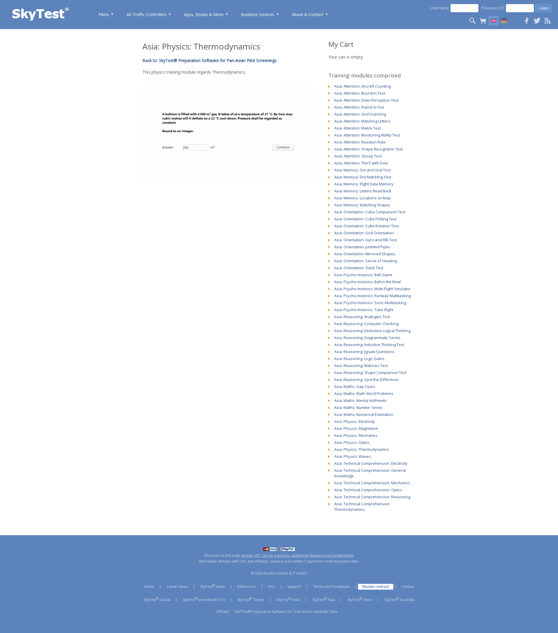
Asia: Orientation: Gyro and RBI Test (365, 239)
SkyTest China (359, 599)
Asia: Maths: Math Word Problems (364, 393)
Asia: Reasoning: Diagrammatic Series (367, 337)
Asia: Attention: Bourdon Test (359, 93)
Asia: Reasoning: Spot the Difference (366, 379)
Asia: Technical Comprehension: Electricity (370, 463)
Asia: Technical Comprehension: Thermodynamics (362, 506)
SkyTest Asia (323, 599)
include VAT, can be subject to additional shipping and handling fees (297, 555)
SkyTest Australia (399, 599)
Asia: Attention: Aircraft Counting (362, 86)
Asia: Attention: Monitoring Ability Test (367, 135)
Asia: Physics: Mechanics (356, 435)
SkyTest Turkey (250, 599)
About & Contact (307, 14)
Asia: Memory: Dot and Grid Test (362, 170)
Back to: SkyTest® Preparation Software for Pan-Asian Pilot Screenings (209, 60)
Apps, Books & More (203, 14)
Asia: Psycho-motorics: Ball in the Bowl (367, 281)
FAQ (271, 586)
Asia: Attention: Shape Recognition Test (368, 149)
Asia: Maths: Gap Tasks (354, 386)
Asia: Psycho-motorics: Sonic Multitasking (370, 302)
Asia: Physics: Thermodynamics (361, 449)
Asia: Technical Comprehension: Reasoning (372, 496)
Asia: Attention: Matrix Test (357, 128)
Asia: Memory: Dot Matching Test (362, 177)
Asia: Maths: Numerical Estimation (363, 414)
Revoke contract (375, 586)
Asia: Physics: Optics (352, 442)
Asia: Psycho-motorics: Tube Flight (363, 309)
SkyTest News (212, 586)
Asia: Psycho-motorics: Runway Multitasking (372, 295)
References (246, 586)
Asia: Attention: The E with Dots (361, 163)
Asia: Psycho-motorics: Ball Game (363, 274)
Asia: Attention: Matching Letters (362, 121)
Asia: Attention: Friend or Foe (359, 107)
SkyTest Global (157, 599)
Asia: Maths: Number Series (358, 407)
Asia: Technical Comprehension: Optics (368, 489)
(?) (502, 7)
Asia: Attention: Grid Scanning (360, 114)
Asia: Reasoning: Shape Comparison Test (370, 372)
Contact (407, 586)
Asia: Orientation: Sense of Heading (365, 260)
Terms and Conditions (331, 586)
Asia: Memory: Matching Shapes (362, 205)
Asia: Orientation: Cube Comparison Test (369, 211)
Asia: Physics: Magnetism (356, 428)
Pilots (104, 14)
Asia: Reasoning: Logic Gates (359, 358)
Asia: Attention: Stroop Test (358, 156)
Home (149, 586)
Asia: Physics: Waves (352, 456)
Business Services (257, 14)
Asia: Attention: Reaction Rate (360, 142)
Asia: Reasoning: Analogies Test (362, 316)
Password (492, 7)
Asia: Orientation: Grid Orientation (364, 232)
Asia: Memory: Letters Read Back (362, 191)
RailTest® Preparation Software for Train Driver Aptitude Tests (286, 611)
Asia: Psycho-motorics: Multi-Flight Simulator (372, 288)
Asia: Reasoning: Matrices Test (361, 365)
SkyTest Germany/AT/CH (204, 599)
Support (294, 586)
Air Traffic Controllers (146, 14)
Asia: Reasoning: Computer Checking (366, 323)
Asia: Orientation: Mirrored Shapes (364, 253)
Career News (177, 586)
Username (439, 7)
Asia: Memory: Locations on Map (362, 198)
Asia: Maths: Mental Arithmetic (360, 400)
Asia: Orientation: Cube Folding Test (365, 218)
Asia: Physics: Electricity (354, 421)
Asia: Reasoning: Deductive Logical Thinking (372, 330)
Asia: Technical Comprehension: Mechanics (372, 482)
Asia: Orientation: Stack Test (358, 267)
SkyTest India (288, 599)
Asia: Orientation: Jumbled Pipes (362, 246)
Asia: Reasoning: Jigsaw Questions (364, 351)
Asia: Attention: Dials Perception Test (366, 100)
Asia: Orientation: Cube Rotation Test (366, 225)
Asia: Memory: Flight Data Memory (364, 184)
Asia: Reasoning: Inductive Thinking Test (369, 344)
